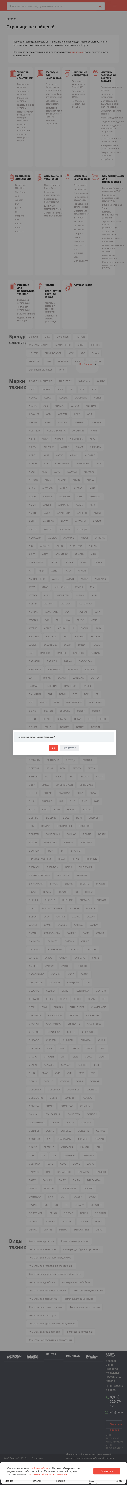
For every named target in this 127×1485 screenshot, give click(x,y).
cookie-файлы (39, 1468)
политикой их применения (48, 1474)
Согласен (107, 1471)
